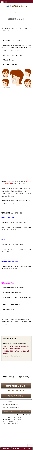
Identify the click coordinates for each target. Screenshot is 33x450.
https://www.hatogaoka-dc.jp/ (12, 356)
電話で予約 (6, 448)
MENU (6, 2)
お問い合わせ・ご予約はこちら (21, 448)
